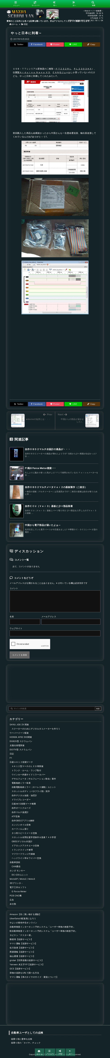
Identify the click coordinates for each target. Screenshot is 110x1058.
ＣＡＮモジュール (61, 72)
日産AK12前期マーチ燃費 (24, 804)
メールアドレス (48, 616)
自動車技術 (15, 862)
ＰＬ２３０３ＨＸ (83, 69)
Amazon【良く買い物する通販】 (25, 914)
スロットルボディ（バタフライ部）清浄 (31, 791)
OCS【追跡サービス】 (20, 968)
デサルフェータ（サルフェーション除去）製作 (34, 779)
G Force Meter (19, 891)
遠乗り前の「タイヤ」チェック (26, 1043)
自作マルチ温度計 (20, 812)
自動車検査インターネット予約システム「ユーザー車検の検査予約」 (42, 927)
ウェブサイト (16, 628)
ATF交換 (16, 816)
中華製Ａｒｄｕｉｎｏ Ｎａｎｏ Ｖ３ (31, 72)
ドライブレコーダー (21, 799)
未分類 (13, 904)
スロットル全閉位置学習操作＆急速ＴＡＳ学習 (34, 837)
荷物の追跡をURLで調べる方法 (24, 973)
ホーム (15, 24)
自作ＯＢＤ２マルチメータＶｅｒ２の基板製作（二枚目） (56, 487)
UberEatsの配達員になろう (23, 918)
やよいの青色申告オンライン (23, 922)
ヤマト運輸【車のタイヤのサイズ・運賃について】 (34, 977)
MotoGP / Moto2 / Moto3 (22, 879)
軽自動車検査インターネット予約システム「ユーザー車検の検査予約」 (43, 931)
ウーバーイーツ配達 (19, 733)
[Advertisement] (55, 56)
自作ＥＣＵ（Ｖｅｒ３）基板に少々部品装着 (49, 506)
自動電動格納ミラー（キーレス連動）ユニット (34, 787)
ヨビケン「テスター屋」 (21, 935)
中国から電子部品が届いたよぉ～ (43, 525)
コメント (14, 588)
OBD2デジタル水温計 (22, 841)
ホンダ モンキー (17, 870)
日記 (26, 24)
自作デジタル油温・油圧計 (24, 795)
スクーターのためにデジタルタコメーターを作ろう (36, 729)
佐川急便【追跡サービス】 (22, 948)
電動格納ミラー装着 (21, 783)
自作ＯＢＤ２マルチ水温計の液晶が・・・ (47, 449)
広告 (12, 900)
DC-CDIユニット (20, 875)
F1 (11, 758)
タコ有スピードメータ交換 (24, 833)
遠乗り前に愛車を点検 (21, 1039)
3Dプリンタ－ (16, 883)
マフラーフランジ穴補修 (23, 854)
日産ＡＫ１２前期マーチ (21, 762)
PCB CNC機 (15, 895)
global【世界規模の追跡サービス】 (26, 960)
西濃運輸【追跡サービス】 (22, 952)
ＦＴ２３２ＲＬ (64, 69)
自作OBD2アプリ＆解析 (23, 820)
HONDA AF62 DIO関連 (21, 737)
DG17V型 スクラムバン (21, 749)
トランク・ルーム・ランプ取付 (26, 770)
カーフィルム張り (20, 829)
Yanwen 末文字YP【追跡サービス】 (27, 964)
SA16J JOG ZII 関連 (19, 724)
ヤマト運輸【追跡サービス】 (23, 943)
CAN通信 (16, 866)
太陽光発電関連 (17, 745)
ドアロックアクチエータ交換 (25, 845)
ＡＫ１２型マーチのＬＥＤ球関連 (27, 766)
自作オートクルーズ (21, 808)
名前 (12, 616)
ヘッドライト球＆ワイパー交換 (26, 858)
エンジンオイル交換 (21, 825)
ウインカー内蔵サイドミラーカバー (28, 774)
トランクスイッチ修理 (22, 850)
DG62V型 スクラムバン (21, 741)
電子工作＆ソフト (18, 887)
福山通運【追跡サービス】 (22, 956)
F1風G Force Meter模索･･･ (40, 468)
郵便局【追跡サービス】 (21, 939)
